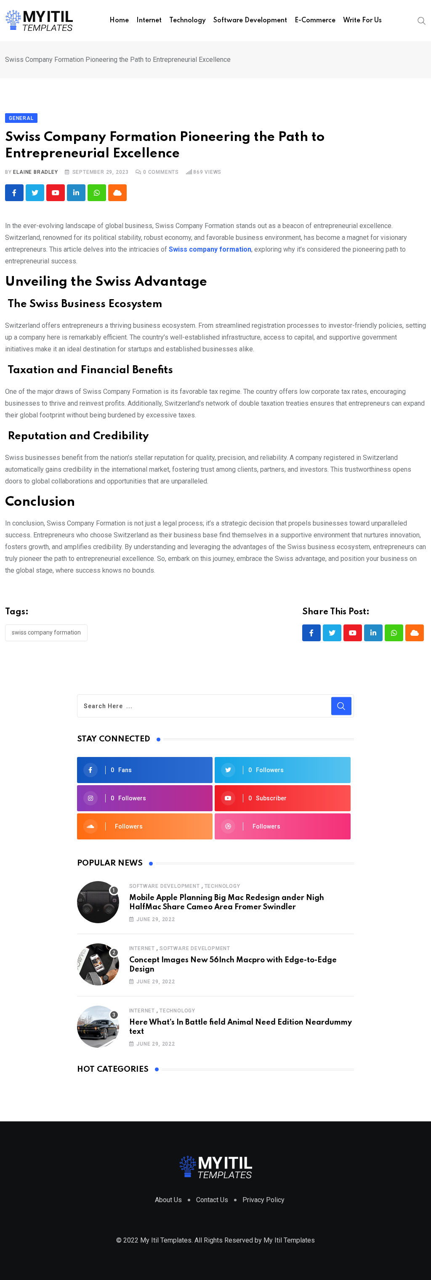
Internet (149, 20)
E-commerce (315, 20)
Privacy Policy (263, 1200)
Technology (187, 20)
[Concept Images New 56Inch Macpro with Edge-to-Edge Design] (98, 964)
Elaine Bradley (35, 172)
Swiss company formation (46, 632)
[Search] (422, 20)
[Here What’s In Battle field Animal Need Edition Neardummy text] (98, 1027)
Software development (250, 20)
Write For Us (362, 20)
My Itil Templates (289, 1240)
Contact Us (212, 1200)
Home (119, 20)
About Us (168, 1200)
